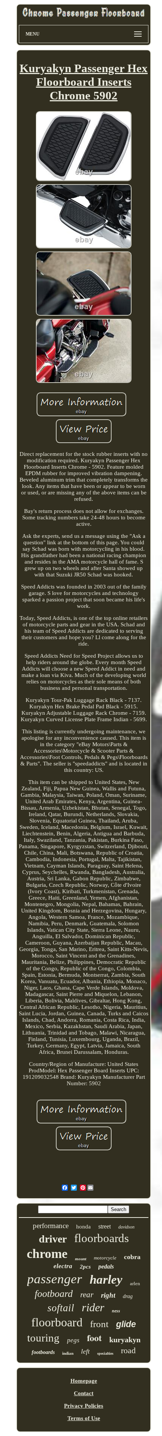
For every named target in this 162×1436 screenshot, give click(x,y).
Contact (83, 1393)
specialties (105, 1353)
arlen (135, 1283)
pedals (106, 1266)
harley (106, 1279)
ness (116, 1311)
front (99, 1324)
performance (51, 1226)
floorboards (101, 1238)
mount (80, 1258)
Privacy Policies (83, 1406)
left (85, 1351)
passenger (54, 1279)
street (104, 1226)
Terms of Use (83, 1418)
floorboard (57, 1322)
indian (67, 1353)
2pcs (85, 1267)
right (108, 1295)
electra (62, 1266)
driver (53, 1239)
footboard (54, 1293)
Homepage (83, 1381)
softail (60, 1308)
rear (86, 1294)
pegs (73, 1340)
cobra (132, 1257)
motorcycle (105, 1258)
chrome (47, 1254)
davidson (126, 1227)
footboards (43, 1352)
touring (43, 1338)
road (128, 1350)
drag (128, 1296)
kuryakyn (125, 1339)
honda (83, 1227)
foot (94, 1337)
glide (126, 1324)
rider (93, 1307)
